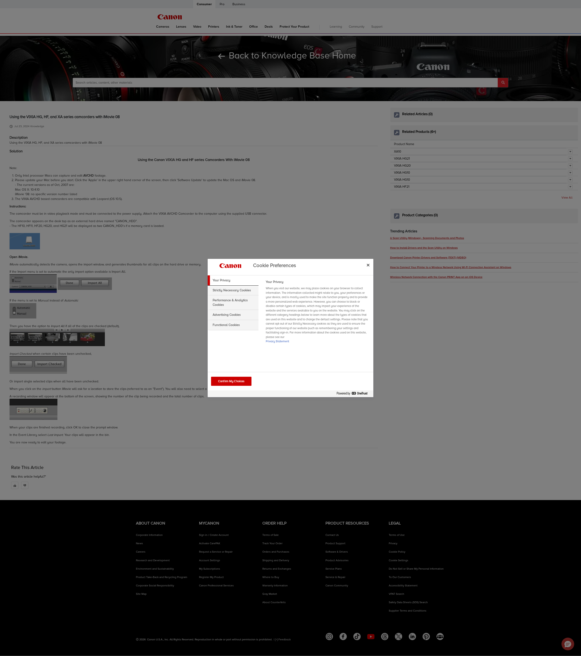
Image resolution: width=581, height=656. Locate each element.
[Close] (368, 265)
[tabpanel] (317, 313)
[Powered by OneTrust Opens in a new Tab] (354, 394)
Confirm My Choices (231, 381)
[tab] (233, 280)
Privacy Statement (277, 341)
